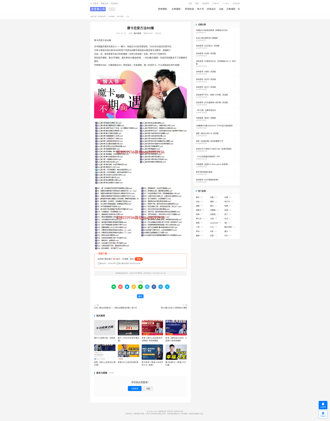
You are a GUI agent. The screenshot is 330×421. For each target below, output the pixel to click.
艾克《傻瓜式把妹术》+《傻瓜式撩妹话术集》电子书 (115, 308)
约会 (199, 201)
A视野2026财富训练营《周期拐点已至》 (212, 30)
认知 (213, 218)
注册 (221, 9)
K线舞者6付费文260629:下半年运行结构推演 (214, 125)
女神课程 (176, 9)
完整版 (214, 210)
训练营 (214, 214)
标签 (181, 411)
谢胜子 (200, 210)
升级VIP (215, 3)
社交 (227, 218)
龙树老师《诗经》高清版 (206, 71)
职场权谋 (189, 9)
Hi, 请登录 (94, 3)
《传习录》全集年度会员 (206, 110)
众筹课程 (230, 9)
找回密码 (205, 3)
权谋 (227, 210)
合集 (213, 197)
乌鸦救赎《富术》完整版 (206, 118)
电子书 (200, 9)
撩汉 (213, 206)
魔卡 (140, 296)
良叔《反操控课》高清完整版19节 (209, 141)
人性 (199, 227)
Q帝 (213, 231)
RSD (228, 235)
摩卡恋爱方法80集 (140, 28)
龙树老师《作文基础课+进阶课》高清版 (212, 102)
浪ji (227, 223)
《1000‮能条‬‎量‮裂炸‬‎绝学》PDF (208, 156)
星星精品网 (98, 9)
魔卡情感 (120, 17)
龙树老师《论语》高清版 (206, 53)
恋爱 (213, 235)
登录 (197, 3)
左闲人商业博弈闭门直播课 (207, 38)
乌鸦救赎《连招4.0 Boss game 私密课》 (212, 164)
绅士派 (200, 218)
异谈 (199, 231)
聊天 (199, 197)
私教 (227, 206)
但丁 (227, 214)
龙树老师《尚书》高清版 (206, 79)
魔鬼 (199, 235)
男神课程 (162, 9)
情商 (213, 201)
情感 (199, 223)
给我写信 (170, 411)
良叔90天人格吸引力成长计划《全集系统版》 (214, 149)
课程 (199, 206)
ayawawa (215, 223)
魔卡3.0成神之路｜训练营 (104, 338)
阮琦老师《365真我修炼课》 (207, 180)
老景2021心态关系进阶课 (128, 362)
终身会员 (211, 9)
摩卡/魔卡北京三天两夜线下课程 (174, 308)
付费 (228, 197)
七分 (213, 227)
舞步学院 (229, 227)
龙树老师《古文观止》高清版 (207, 46)
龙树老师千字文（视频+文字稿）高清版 (212, 95)
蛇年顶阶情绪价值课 (204, 172)
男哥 (199, 214)
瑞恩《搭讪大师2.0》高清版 (207, 133)
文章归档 (236, 3)
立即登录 (134, 388)
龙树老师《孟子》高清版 (206, 87)
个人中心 (225, 3)
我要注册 (104, 3)
